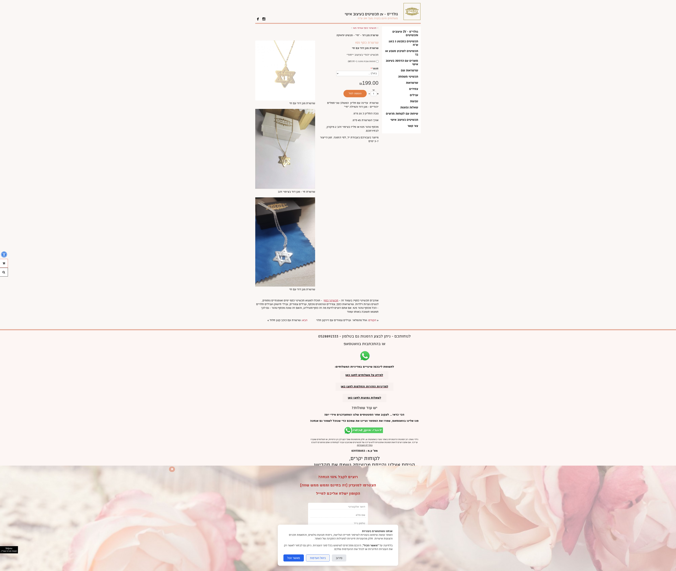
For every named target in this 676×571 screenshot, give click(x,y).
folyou (9, 549)
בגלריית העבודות (365, 445)
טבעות (414, 101)
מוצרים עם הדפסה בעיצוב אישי (402, 62)
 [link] (258, 18)
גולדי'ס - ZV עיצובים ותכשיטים (405, 33)
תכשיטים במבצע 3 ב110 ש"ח (403, 43)
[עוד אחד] (377, 94)
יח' (374, 90)
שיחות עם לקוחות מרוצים (402, 113)
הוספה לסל (355, 93)
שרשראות (412, 83)
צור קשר (413, 126)
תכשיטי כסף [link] (331, 300)
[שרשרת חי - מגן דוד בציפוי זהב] (285, 188)
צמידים (413, 89)
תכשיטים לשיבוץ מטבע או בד (401, 52)
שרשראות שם (409, 70)
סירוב (339, 558)
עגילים (414, 95)
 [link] (264, 18)
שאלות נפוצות (409, 107)
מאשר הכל (293, 558)
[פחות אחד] (369, 94)
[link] (371, 16)
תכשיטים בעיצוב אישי (404, 120)
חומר (374, 68)
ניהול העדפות (318, 558)
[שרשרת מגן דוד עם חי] (285, 100)
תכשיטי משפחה (408, 76)
